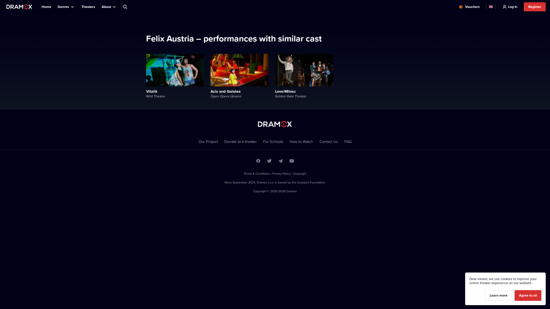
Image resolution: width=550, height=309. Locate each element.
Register (534, 6)
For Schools (273, 141)
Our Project (208, 141)
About (106, 6)
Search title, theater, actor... (125, 7)
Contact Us (328, 141)
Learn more (498, 295)
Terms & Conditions (257, 173)
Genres (63, 6)
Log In (512, 6)
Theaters (88, 6)
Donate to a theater (240, 141)
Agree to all (528, 295)
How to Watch (301, 141)
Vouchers (472, 6)
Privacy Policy (281, 173)
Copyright (299, 173)
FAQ (348, 141)
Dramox (19, 6)
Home (46, 6)
